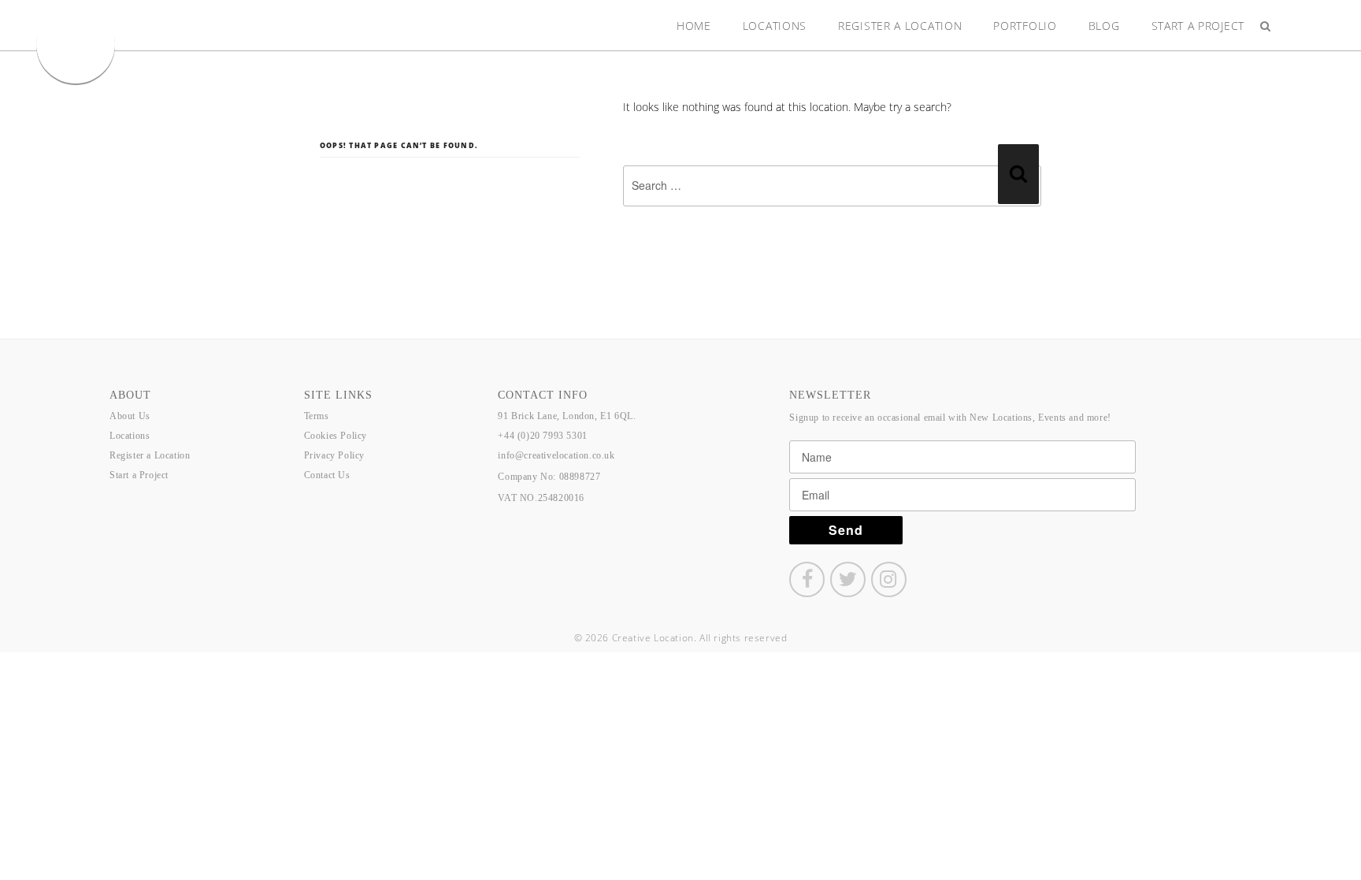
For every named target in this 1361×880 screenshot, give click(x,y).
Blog (1104, 25)
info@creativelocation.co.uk (556, 455)
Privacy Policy (334, 455)
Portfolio (1024, 25)
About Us (129, 415)
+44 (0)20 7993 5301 (542, 435)
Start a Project (1198, 25)
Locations (775, 25)
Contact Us (327, 475)
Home (694, 25)
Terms (316, 415)
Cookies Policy (335, 435)
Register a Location (900, 25)
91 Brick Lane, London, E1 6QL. (567, 415)
